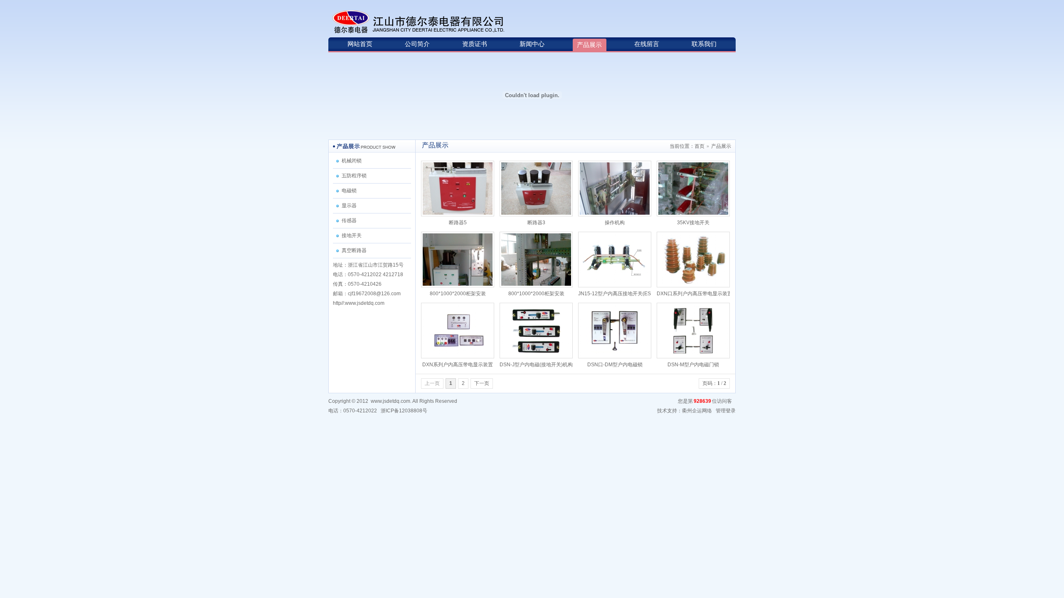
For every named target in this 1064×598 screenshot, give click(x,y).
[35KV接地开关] (693, 188)
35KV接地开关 (693, 222)
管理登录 (726, 411)
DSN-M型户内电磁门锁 (693, 365)
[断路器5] (458, 188)
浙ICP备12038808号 (404, 411)
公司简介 (417, 44)
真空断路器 (354, 250)
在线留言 (646, 44)
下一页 (481, 383)
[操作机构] (615, 188)
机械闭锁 (352, 161)
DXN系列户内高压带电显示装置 (457, 365)
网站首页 (359, 44)
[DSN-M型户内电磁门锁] (693, 330)
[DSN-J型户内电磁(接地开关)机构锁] (536, 330)
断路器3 (536, 222)
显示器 (349, 205)
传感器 (349, 220)
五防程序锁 (354, 176)
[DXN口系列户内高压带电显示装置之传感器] (693, 259)
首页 (699, 146)
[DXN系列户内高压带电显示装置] (458, 330)
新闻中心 (532, 44)
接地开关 (352, 235)
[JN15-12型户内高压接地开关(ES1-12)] (615, 259)
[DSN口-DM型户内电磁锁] (615, 330)
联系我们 (704, 44)
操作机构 (615, 222)
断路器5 (458, 222)
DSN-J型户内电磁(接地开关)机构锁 (539, 365)
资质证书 (474, 44)
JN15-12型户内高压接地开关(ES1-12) (620, 294)
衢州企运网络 (697, 411)
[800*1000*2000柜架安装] (458, 259)
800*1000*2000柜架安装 (458, 294)
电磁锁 (349, 191)
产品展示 (589, 45)
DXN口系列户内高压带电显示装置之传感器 (704, 294)
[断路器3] (536, 188)
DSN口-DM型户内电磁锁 (615, 365)
